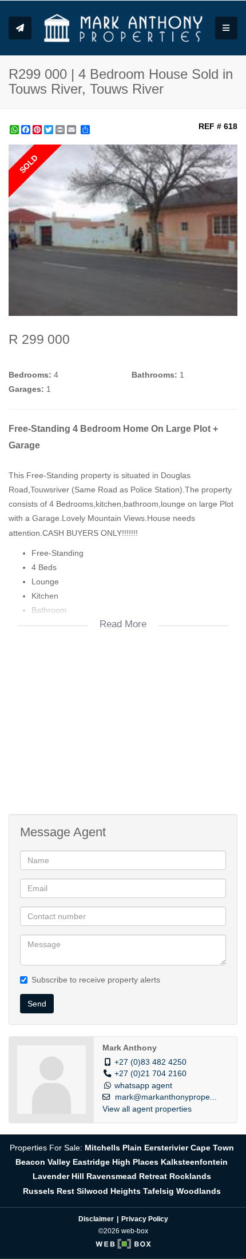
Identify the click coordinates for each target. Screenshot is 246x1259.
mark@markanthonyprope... (166, 1097)
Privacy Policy (144, 1219)
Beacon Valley (42, 1161)
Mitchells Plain (113, 1147)
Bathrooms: (154, 374)
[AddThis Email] (73, 129)
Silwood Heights (109, 1191)
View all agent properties (147, 1109)
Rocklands (190, 1176)
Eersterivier (166, 1147)
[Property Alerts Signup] (20, 28)
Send (36, 1003)
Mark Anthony (129, 1048)
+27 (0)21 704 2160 (150, 1073)
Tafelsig (158, 1191)
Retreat (153, 1176)
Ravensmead (111, 1176)
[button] (227, 155)
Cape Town (212, 1147)
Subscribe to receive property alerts (95, 979)
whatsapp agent (143, 1085)
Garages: (26, 389)
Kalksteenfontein (194, 1161)
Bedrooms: (30, 374)
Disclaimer (96, 1219)
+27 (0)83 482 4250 (150, 1062)
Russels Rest (48, 1191)
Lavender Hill (58, 1176)
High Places (135, 1161)
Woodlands (198, 1191)
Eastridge (91, 1161)
